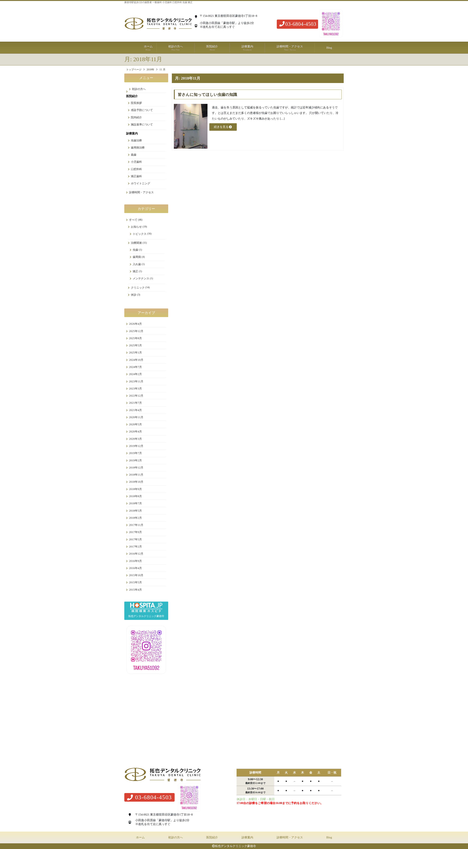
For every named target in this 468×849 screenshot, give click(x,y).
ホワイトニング (140, 183)
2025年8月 (135, 338)
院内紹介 (136, 117)
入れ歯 (137, 264)
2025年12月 (136, 331)
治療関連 (136, 242)
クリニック (138, 287)
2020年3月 (135, 438)
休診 (133, 294)
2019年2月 (135, 460)
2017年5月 (135, 539)
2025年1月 (135, 352)
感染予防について (142, 110)
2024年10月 (136, 359)
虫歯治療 (136, 140)
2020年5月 (135, 424)
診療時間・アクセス (290, 48)
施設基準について (142, 124)
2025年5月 (135, 345)
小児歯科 (136, 161)
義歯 (133, 154)
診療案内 (247, 837)
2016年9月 (135, 561)
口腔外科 (136, 169)
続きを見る (221, 126)
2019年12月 (136, 446)
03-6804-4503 (300, 24)
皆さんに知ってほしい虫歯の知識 (207, 94)
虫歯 (135, 249)
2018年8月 (135, 496)
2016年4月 (135, 568)
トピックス (139, 233)
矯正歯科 (136, 176)
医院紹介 (212, 837)
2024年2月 (135, 374)
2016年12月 (136, 553)
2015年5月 (135, 582)
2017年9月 (135, 532)
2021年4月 (135, 410)
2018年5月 (135, 510)
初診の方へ (175, 48)
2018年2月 (135, 517)
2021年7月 (135, 402)
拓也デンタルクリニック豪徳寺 (235, 846)
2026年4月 (135, 323)
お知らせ (136, 226)
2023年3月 (135, 388)
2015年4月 (135, 589)
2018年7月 (135, 503)
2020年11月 (136, 417)
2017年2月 (135, 546)
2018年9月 (135, 489)
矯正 (135, 271)
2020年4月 (135, 431)
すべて (133, 219)
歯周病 (137, 256)
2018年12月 (136, 467)
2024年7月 (135, 367)
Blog (329, 47)
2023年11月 (136, 381)
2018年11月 (136, 474)
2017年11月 (136, 525)
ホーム (148, 48)
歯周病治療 (138, 147)
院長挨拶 (136, 102)
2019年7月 (135, 453)
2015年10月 (136, 575)
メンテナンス (141, 278)
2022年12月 (136, 395)
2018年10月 (136, 481)
